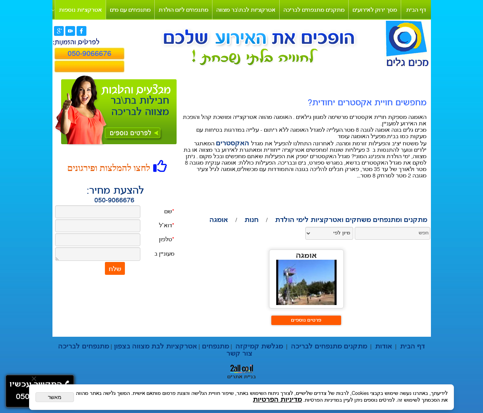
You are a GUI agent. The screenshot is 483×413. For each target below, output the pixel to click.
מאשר (55, 397)
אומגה (306, 256)
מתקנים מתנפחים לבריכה (314, 10)
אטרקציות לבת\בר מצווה (245, 10)
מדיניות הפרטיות (277, 400)
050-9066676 (114, 200)
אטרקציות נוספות (80, 10)
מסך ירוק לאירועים (374, 10)
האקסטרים (233, 143)
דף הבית (416, 10)
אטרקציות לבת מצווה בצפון (154, 346)
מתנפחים (214, 346)
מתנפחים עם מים (130, 10)
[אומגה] (306, 303)
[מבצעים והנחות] (136, 138)
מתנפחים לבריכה (83, 346)
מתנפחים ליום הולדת (183, 10)
